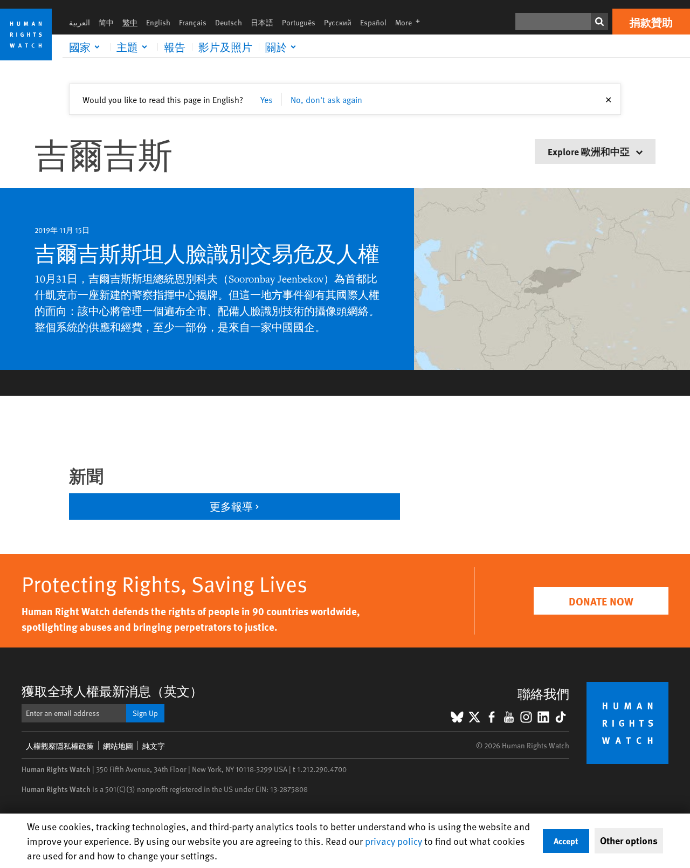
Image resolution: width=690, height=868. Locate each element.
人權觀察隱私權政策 (60, 746)
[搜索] (599, 21)
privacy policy (393, 841)
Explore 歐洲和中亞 (590, 151)
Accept (566, 841)
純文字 (153, 746)
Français (192, 22)
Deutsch (228, 22)
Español (373, 22)
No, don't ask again (326, 99)
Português (298, 22)
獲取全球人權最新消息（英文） (112, 691)
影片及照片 (225, 46)
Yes (266, 99)
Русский (337, 22)
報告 (174, 46)
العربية (79, 22)
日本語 (262, 22)
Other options (629, 840)
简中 (106, 22)
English (158, 22)
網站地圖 (118, 746)
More (410, 22)
